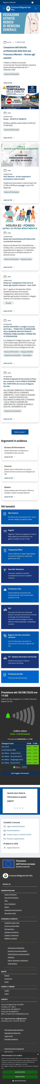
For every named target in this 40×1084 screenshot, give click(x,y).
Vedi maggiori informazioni (20, 773)
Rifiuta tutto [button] (20, 1077)
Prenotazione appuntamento (13, 1030)
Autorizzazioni (12, 963)
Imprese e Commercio (11, 932)
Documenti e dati (10, 913)
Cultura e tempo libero (11, 926)
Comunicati (8, 979)
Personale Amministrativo (13, 910)
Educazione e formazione (16, 948)
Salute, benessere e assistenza (18, 960)
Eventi (6, 994)
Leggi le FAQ (8, 1036)
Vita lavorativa (9, 929)
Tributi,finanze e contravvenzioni (18, 954)
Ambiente (11, 957)
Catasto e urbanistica (11, 935)
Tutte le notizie (19, 432)
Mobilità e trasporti (10, 938)
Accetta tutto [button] (20, 1072)
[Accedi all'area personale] (32, 2)
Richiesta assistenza (11, 1039)
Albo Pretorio (8, 1052)
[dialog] (20, 1068)
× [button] (38, 1054)
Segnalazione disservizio (12, 1033)
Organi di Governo (10, 894)
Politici (6, 907)
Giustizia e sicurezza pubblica (17, 951)
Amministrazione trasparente (14, 1049)
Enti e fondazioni (10, 904)
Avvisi (9, 42)
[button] (20, 1081)
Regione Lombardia (9, 2)
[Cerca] (36, 8)
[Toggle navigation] (4, 8)
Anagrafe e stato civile (11, 923)
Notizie (6, 975)
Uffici (6, 901)
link (2, 1068)
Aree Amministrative (11, 897)
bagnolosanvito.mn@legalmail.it (15, 1018)
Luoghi (6, 990)
